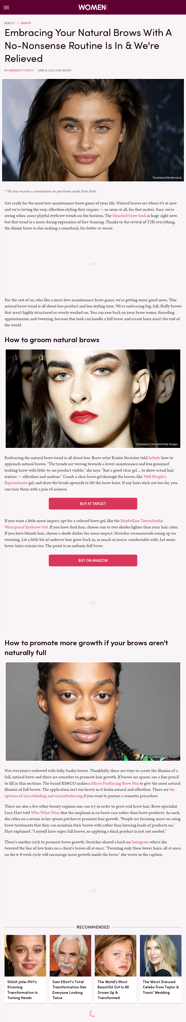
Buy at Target (93, 504)
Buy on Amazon (93, 560)
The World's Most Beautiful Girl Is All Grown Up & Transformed (113, 990)
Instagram (140, 842)
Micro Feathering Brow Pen (115, 783)
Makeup (25, 23)
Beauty (10, 23)
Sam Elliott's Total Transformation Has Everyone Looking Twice (69, 990)
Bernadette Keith (21, 70)
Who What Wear (45, 812)
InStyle (154, 458)
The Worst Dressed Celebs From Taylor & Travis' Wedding (161, 987)
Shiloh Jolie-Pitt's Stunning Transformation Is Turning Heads (22, 990)
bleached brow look (129, 215)
